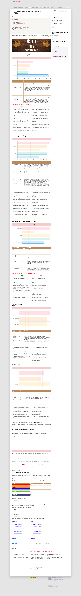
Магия (37, 7)
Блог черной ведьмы (53, 7)
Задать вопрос (63, 11)
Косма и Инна (36, 533)
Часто (56, 51)
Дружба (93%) (15, 24)
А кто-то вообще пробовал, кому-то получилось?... (58, 42)
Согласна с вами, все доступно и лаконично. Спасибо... (60, 33)
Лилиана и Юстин (18, 527)
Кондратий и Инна (37, 526)
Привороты (20, 7)
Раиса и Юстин (18, 533)
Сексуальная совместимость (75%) (19, 23)
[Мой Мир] (16, 543)
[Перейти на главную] (40, 1)
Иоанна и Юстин (18, 531)
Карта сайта (50, 585)
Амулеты (26, 7)
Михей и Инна (37, 534)
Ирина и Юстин (18, 526)
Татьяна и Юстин (18, 534)
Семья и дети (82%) (16, 22)
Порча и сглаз (42, 7)
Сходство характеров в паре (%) (19, 28)
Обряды (33, 7)
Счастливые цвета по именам (18, 32)
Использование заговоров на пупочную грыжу (53, 564)
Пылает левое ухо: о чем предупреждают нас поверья (20, 564)
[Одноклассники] (14, 543)
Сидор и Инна (37, 531)
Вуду (47, 7)
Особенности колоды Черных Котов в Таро (54, 558)
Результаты (63, 56)
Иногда (56, 52)
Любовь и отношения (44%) (18, 21)
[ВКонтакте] (13, 543)
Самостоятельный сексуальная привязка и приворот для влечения (38, 558)
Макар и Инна (37, 527)
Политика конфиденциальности (53, 586)
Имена (60, 7)
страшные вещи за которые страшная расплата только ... (59, 37)
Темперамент (15, 29)
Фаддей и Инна (37, 524)
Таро (30, 7)
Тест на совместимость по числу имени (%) (21, 27)
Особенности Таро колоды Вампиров (36, 564)
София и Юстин (18, 524)
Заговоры (15, 7)
